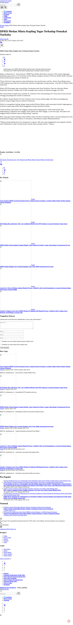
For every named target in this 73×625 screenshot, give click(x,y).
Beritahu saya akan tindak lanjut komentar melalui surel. (18, 341)
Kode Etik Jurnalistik (10, 578)
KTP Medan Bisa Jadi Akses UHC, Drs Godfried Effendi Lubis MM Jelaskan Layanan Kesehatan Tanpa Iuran (33, 224)
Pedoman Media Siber (10, 581)
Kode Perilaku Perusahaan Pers (13, 580)
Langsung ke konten (5, 1)
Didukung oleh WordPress (8, 587)
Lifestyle (6, 541)
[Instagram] (4, 569)
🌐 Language (8, 597)
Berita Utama (7, 537)
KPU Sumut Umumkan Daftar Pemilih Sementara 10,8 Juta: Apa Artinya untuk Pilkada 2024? (32, 490)
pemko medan (7, 555)
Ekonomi (6, 600)
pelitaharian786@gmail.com (8, 529)
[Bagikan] (2, 45)
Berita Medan (7, 552)
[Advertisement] (36, 138)
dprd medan (7, 549)
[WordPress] (4, 567)
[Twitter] (5, 60)
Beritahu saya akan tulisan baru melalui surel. (15, 344)
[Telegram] (4, 62)
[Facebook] (4, 561)
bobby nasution (8, 554)
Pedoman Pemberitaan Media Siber (14, 575)
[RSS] (4, 570)
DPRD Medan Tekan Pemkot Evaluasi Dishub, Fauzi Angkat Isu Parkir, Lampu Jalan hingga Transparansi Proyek (35, 245)
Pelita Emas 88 (4, 39)
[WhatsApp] (4, 66)
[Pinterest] (4, 565)
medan (5, 551)
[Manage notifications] (68, 621)
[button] (18, 4)
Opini (5, 542)
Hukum (6, 539)
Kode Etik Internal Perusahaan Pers (15, 576)
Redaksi (6, 573)
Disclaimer (7, 584)
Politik (2, 27)
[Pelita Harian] (4, 2)
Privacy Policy (8, 583)
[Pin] (5, 64)
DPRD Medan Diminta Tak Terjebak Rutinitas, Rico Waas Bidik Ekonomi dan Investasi (26, 266)
